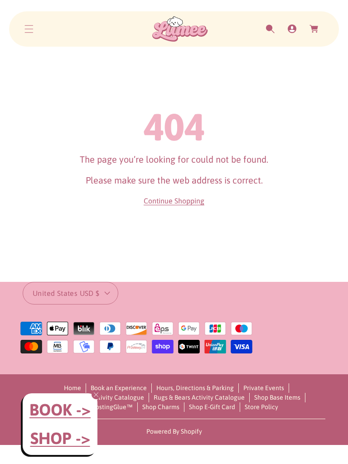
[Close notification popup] (96, 394)
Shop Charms (160, 407)
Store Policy (261, 407)
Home (72, 388)
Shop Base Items (277, 397)
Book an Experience (119, 388)
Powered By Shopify (174, 431)
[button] (29, 29)
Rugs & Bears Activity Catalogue (199, 397)
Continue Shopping (174, 201)
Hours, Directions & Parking (195, 388)
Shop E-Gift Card (212, 407)
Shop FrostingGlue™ (104, 407)
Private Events (263, 388)
